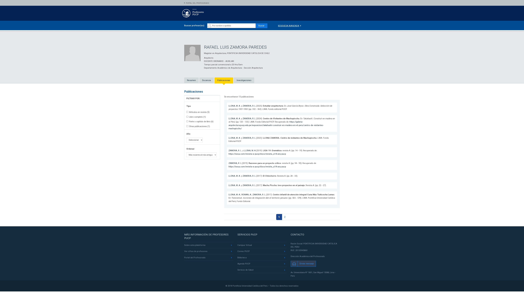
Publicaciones (223, 80)
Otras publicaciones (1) (199, 126)
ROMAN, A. (247, 194)
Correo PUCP (243, 251)
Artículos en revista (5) (199, 112)
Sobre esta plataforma (194, 245)
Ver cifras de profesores (195, 251)
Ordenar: (190, 149)
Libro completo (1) (197, 117)
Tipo (188, 106)
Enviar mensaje (307, 263)
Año (188, 134)
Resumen (191, 80)
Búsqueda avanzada (288, 26)
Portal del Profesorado (197, 3)
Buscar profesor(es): (194, 25)
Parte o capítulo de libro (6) (201, 121)
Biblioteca (242, 257)
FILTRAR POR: (193, 98)
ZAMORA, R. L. (249, 106)
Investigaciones (244, 80)
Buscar (261, 26)
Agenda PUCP (243, 263)
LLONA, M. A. (235, 106)
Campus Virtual (244, 245)
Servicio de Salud (245, 270)
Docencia (206, 80)
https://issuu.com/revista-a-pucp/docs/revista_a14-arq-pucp (257, 154)
